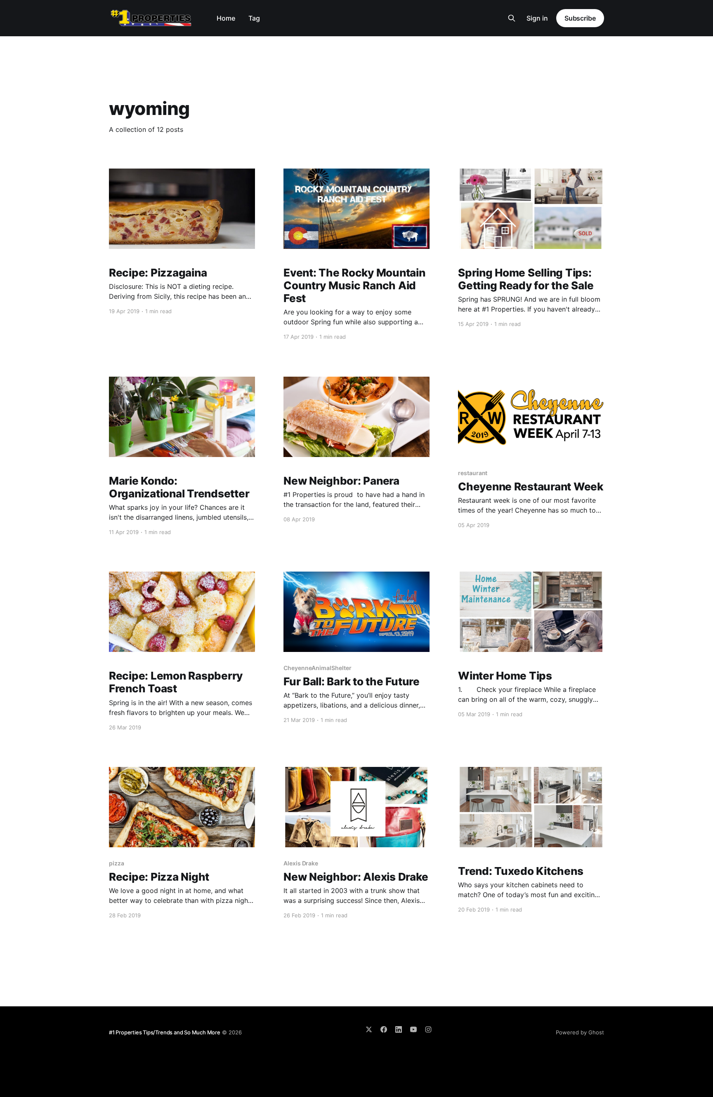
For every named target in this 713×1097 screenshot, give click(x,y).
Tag (254, 18)
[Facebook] (383, 1029)
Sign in (537, 18)
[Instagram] (428, 1029)
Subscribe (580, 18)
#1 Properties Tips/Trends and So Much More (164, 1032)
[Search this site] (511, 18)
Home (226, 18)
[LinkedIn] (398, 1029)
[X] (369, 1029)
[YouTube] (413, 1029)
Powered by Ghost (580, 1032)
